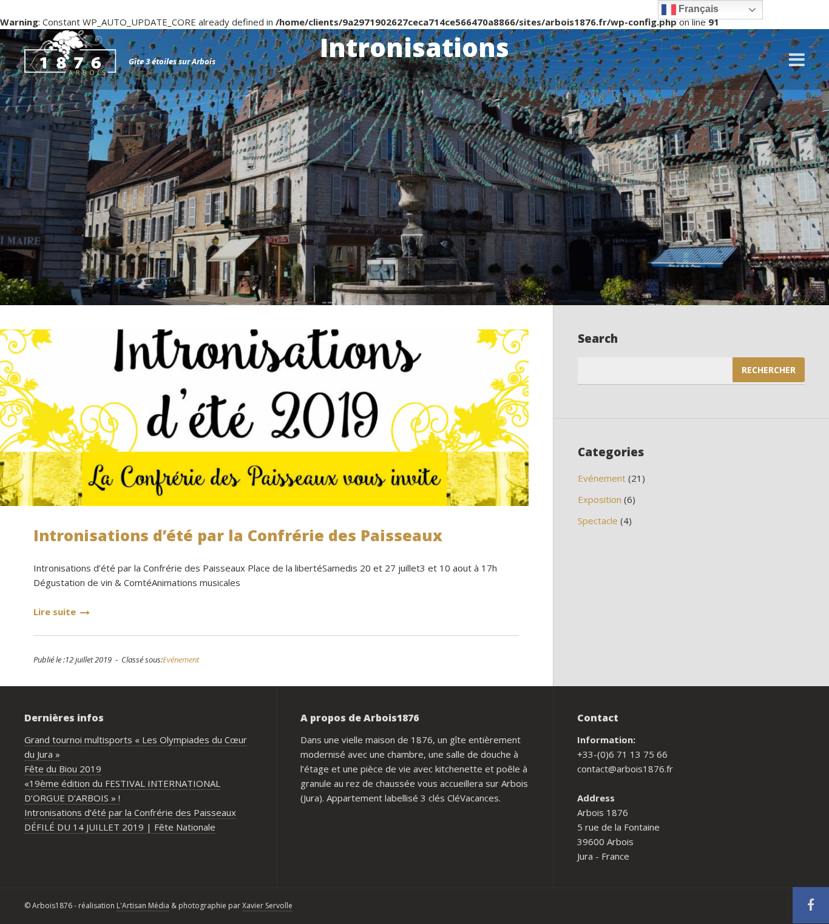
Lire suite (54, 611)
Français (697, 9)
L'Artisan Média (143, 905)
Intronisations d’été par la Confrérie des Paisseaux (237, 535)
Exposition (599, 499)
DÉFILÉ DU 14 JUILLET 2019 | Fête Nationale (119, 827)
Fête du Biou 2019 (62, 769)
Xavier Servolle (267, 905)
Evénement (181, 659)
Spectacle (598, 520)
